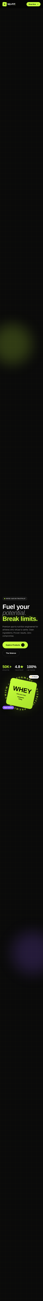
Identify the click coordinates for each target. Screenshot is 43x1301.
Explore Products (13, 645)
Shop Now (32, 4)
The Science (11, 653)
